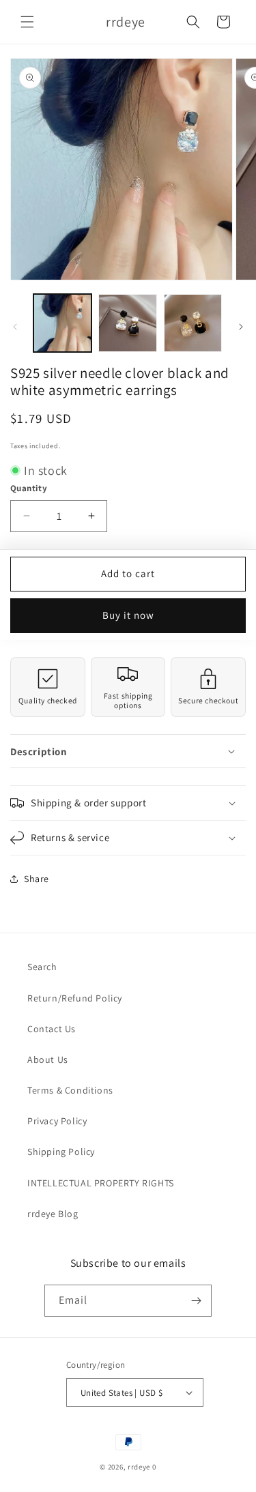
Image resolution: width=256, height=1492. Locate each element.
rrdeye (139, 1467)
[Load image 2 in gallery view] (127, 323)
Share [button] (36, 879)
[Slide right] (241, 327)
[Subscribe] (196, 1301)
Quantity (28, 488)
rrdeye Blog (53, 1214)
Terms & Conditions (70, 1090)
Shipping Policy (61, 1151)
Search (42, 967)
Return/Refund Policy (74, 998)
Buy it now (128, 615)
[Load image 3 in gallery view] (193, 323)
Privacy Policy (57, 1121)
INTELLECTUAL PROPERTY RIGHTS (100, 1183)
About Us (47, 1059)
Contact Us (51, 1029)
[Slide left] (15, 327)
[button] (27, 22)
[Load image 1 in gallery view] (62, 323)
